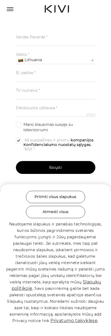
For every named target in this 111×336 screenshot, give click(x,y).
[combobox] (55, 60)
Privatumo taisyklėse (74, 320)
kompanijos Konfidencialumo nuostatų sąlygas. (58, 142)
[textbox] (55, 60)
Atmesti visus (55, 211)
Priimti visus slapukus (55, 196)
